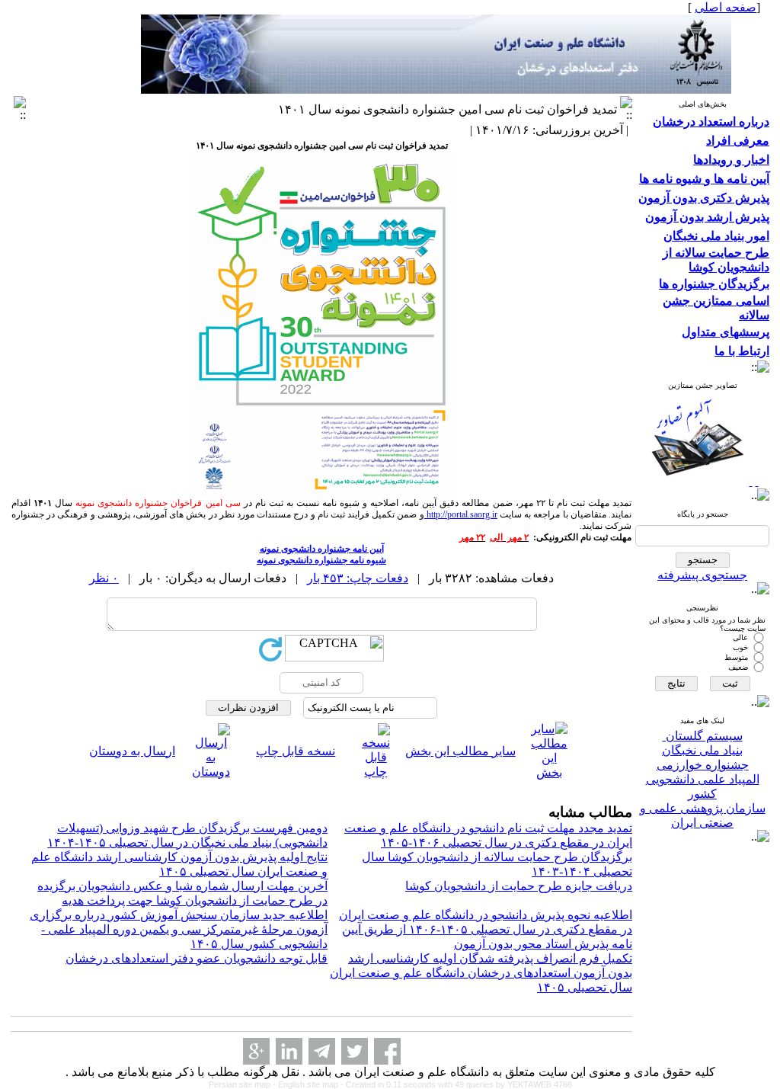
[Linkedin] (289, 1051)
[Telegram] (321, 1051)
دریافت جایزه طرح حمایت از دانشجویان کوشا (518, 885)
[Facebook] (387, 1051)
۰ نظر (104, 578)
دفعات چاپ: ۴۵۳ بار (357, 578)
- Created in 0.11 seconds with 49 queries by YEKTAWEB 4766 (456, 1084)
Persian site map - (243, 1084)
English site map (309, 1084)
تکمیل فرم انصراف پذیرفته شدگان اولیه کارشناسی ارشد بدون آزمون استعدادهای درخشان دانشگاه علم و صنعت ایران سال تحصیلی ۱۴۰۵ (481, 973)
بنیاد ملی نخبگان (702, 750)
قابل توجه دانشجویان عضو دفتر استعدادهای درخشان (197, 958)
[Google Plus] (256, 1051)
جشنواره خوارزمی (703, 764)
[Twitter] (354, 1051)
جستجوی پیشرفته (702, 575)
